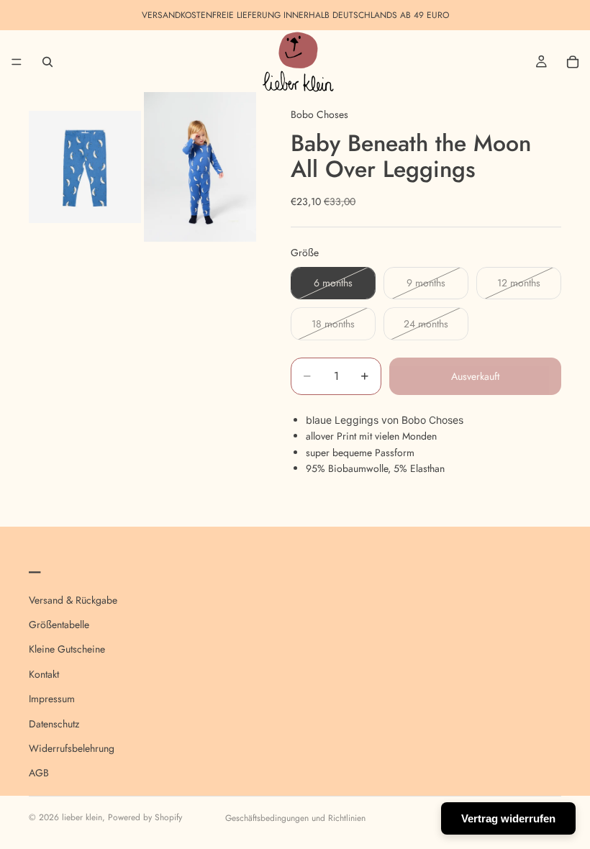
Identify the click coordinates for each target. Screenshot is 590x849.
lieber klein (82, 817)
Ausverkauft (475, 376)
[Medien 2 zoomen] (200, 167)
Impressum (52, 698)
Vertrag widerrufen (508, 818)
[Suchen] (47, 62)
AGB (39, 773)
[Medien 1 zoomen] (85, 167)
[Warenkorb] (573, 62)
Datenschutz (54, 723)
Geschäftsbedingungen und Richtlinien (295, 818)
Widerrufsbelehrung (71, 747)
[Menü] (16, 61)
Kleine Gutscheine (67, 649)
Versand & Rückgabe (73, 599)
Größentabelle (59, 624)
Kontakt (44, 673)
